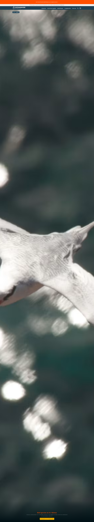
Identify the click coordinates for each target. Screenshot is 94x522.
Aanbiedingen (60, 8)
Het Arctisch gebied (51, 8)
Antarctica (44, 8)
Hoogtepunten (68, 8)
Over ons (74, 8)
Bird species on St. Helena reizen (47, 518)
